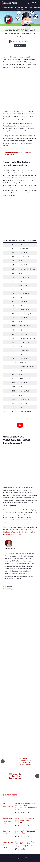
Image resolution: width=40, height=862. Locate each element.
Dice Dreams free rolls (10, 532)
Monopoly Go (12, 7)
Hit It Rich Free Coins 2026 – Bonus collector (25, 832)
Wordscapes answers (13, 534)
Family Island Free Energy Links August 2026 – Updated (25, 820)
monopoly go (9, 589)
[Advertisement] (20, 90)
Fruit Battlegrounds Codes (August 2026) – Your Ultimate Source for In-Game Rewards (26, 806)
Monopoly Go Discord (10, 143)
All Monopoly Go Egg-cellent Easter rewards (14, 776)
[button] (27, 3)
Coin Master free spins (26, 532)
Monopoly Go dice (21, 136)
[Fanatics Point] (9, 3)
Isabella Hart (17, 41)
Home (4, 7)
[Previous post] (2, 761)
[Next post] (37, 776)
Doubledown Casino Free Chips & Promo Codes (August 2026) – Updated (24, 844)
